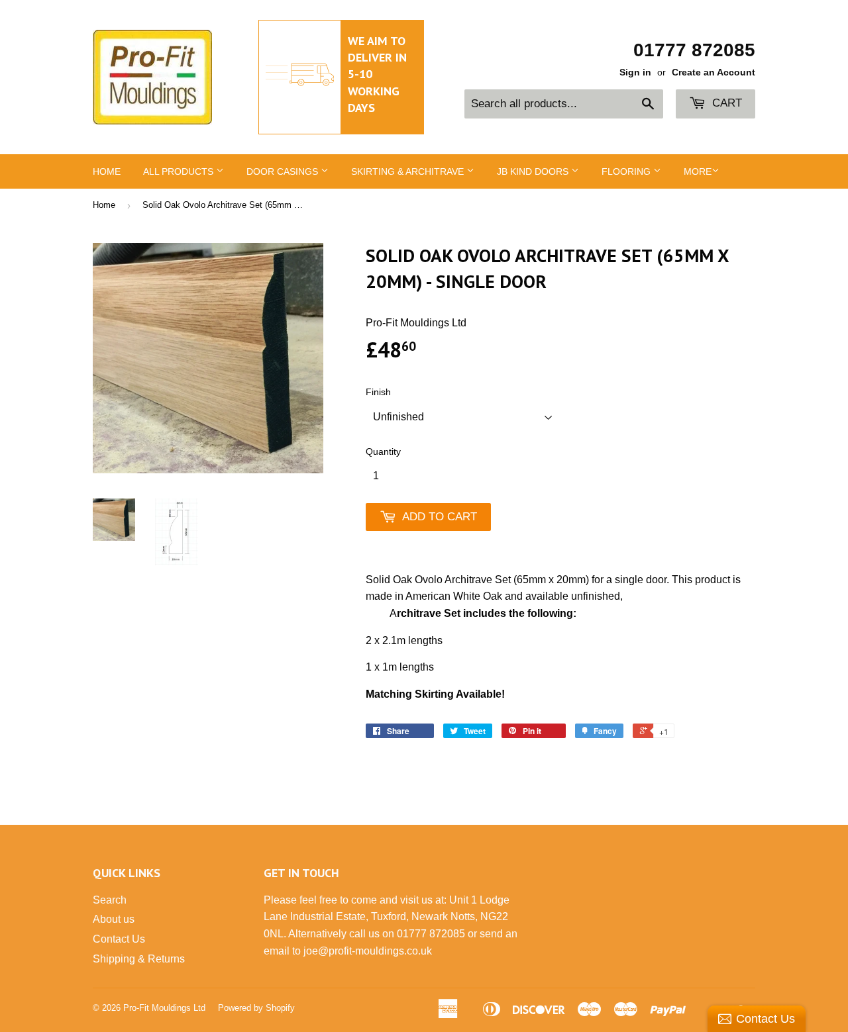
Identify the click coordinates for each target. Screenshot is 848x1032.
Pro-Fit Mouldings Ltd (164, 1008)
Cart (725, 103)
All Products (179, 171)
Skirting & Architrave (408, 171)
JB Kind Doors (534, 171)
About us (113, 919)
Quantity (383, 451)
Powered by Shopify (256, 1008)
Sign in (635, 72)
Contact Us (119, 939)
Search (110, 900)
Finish (378, 392)
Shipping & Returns (139, 958)
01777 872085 (694, 50)
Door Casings (283, 171)
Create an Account (713, 72)
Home (107, 171)
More (698, 171)
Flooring (627, 171)
